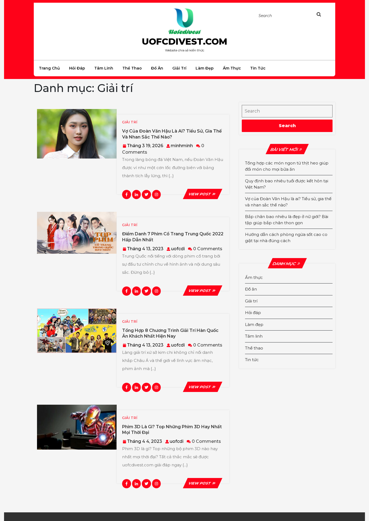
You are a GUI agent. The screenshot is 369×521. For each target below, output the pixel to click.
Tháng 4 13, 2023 (145, 248)
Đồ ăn (157, 68)
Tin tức (258, 68)
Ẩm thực (232, 68)
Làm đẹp (205, 68)
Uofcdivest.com (184, 41)
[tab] (324, 15)
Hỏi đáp (77, 68)
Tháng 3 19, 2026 (145, 145)
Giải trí (179, 68)
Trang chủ (49, 68)
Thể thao (132, 68)
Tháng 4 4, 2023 (144, 441)
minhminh (182, 145)
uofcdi (178, 248)
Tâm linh (103, 68)
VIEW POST (202, 194)
